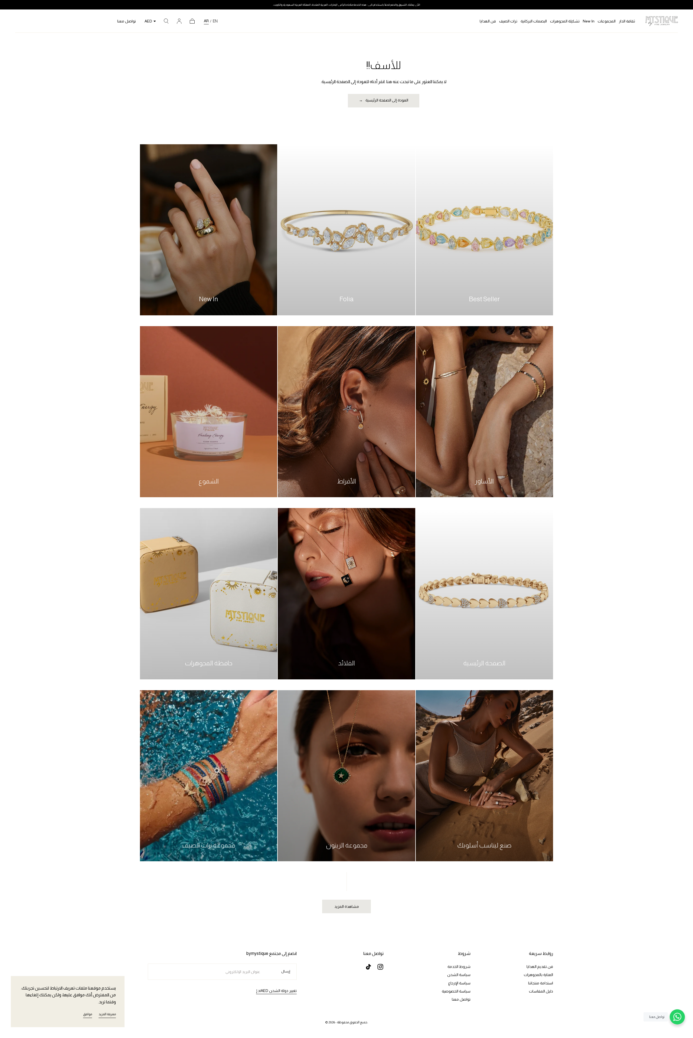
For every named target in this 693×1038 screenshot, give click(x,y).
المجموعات (607, 21)
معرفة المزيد (107, 1014)
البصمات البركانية (534, 21)
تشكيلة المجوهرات (565, 21)
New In (588, 21)
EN (215, 21)
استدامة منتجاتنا (540, 983)
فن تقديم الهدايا (540, 966)
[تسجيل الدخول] (179, 21)
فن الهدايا (488, 21)
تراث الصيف (508, 21)
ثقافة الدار (627, 21)
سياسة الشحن (458, 974)
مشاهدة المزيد (346, 906)
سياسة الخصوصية (456, 991)
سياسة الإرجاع (459, 983)
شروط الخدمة (458, 966)
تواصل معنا (126, 21)
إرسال (285, 971)
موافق (87, 1014)
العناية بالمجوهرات (538, 974)
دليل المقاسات (541, 991)
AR (206, 21)
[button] (166, 21)
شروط (464, 953)
